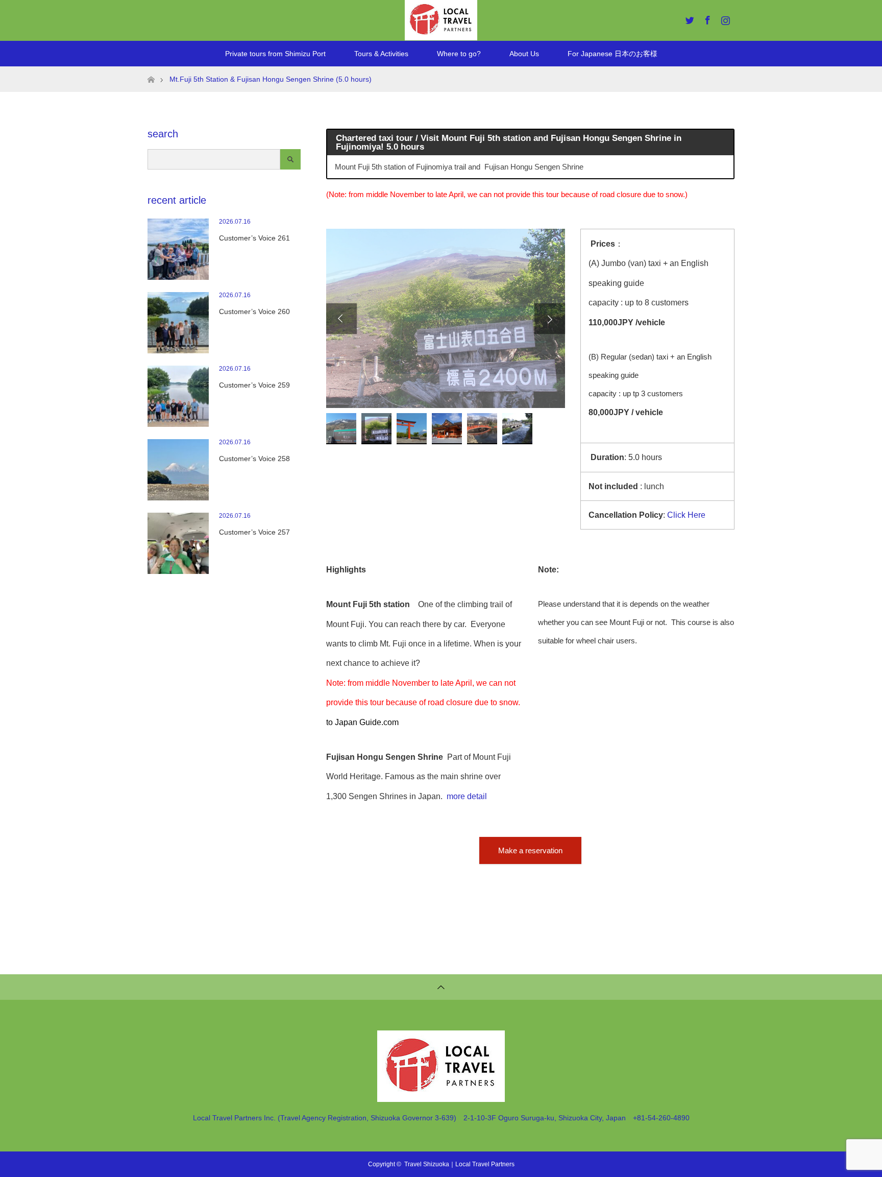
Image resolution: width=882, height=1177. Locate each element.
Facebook (706, 18)
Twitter (688, 18)
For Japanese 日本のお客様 (612, 54)
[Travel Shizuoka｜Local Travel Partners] (441, 1097)
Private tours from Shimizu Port (275, 54)
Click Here (686, 515)
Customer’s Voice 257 (254, 532)
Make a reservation (530, 850)
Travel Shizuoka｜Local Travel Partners (459, 1164)
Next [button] (549, 318)
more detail (467, 796)
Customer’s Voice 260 (254, 311)
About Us (524, 54)
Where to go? (459, 54)
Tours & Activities (381, 54)
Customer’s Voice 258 (254, 458)
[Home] (151, 70)
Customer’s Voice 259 (254, 385)
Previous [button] (341, 318)
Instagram (724, 18)
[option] (445, 318)
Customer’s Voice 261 (254, 238)
